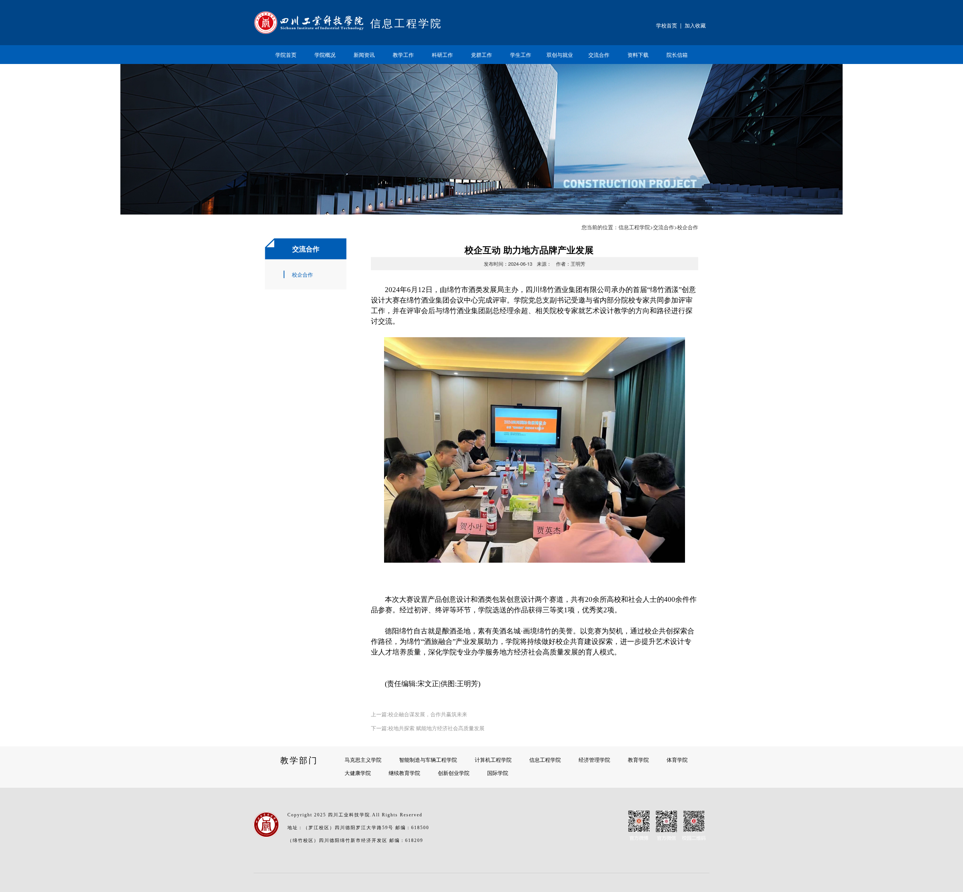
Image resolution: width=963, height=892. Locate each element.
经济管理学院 (594, 759)
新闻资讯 (364, 54)
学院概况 (325, 54)
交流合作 (598, 54)
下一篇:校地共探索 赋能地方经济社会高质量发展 (428, 728)
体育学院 (677, 759)
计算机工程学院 (493, 759)
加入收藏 (695, 25)
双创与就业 (560, 54)
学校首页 (666, 25)
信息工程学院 (634, 227)
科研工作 (442, 54)
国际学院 (497, 772)
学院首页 (285, 54)
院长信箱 (677, 54)
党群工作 (481, 54)
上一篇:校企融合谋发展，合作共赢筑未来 (419, 714)
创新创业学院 (453, 772)
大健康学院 (358, 772)
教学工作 (403, 54)
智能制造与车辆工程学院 (428, 759)
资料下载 (638, 54)
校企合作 (302, 274)
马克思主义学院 (363, 759)
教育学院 (638, 759)
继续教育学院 (404, 772)
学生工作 (520, 54)
